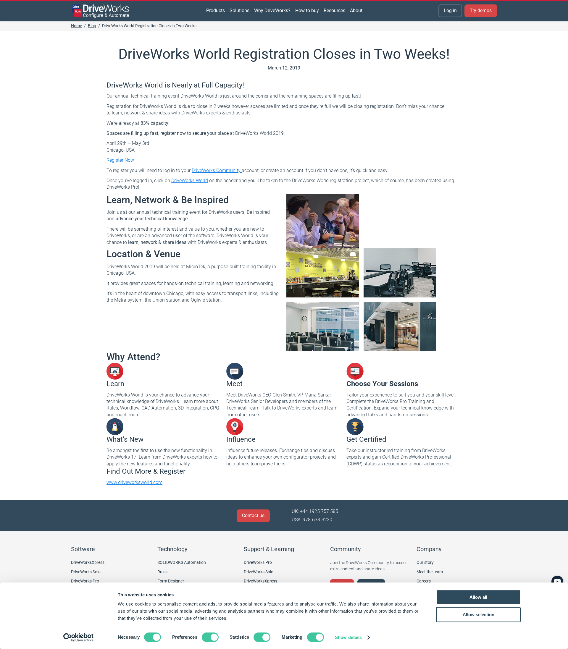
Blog (92, 25)
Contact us (253, 515)
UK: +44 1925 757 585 (315, 511)
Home (76, 25)
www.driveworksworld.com (134, 482)
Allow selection (478, 614)
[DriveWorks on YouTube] (557, 582)
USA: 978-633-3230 (312, 519)
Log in (450, 10)
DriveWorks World (189, 180)
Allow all (478, 597)
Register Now (120, 160)
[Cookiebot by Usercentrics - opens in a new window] (78, 637)
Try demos (481, 10)
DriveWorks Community (217, 170)
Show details (348, 637)
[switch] (210, 637)
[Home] (100, 11)
